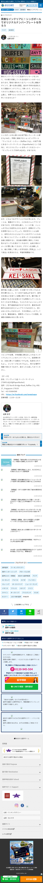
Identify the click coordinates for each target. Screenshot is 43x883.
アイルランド (26, 592)
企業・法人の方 (9, 818)
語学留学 (11, 30)
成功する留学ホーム (22, 738)
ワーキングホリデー (17, 567)
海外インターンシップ (9, 572)
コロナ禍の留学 (16, 597)
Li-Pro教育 (6, 834)
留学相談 (15, 679)
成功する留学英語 (24, 576)
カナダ (23, 580)
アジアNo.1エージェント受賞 (12, 642)
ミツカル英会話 (7, 829)
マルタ (36, 592)
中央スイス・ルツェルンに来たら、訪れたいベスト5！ (22, 437)
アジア (4, 30)
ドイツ (30, 588)
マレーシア (5, 584)
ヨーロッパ (5, 580)
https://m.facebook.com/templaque (21, 394)
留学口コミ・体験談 (8, 576)
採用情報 (31, 869)
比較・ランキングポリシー (12, 812)
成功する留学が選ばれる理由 (27, 645)
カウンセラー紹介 (9, 645)
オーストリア (15, 592)
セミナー (5, 597)
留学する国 (12, 632)
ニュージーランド (31, 584)
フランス (14, 588)
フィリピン (32, 580)
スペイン (5, 592)
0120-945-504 (33, 5)
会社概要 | (8, 867)
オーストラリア (17, 584)
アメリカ (15, 580)
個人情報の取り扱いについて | (27, 867)
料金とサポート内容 (31, 642)
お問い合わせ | (15, 867)
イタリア (22, 588)
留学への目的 (10, 627)
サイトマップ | (25, 869)
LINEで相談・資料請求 (23, 686)
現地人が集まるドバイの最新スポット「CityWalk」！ (20, 444)
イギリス (5, 588)
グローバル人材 (25, 572)
